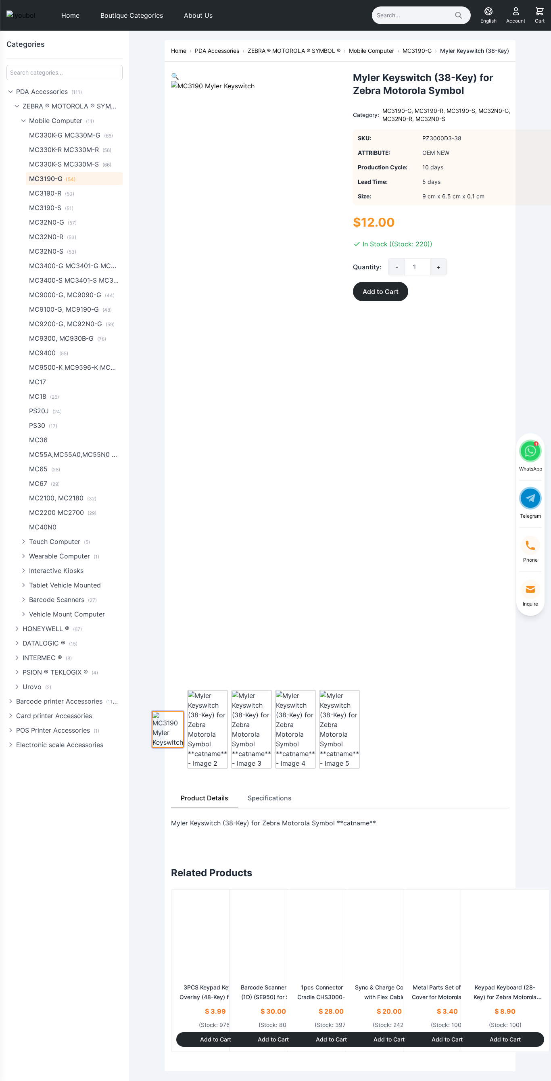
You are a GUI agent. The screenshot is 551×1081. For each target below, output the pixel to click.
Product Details (204, 798)
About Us (198, 15)
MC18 (44, 396)
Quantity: (367, 267)
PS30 (43, 425)
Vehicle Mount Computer (67, 614)
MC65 (44, 469)
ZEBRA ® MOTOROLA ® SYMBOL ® (73, 106)
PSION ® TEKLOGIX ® (60, 672)
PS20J (45, 411)
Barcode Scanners (63, 600)
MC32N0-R (52, 237)
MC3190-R (51, 193)
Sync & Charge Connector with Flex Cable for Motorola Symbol (389, 997)
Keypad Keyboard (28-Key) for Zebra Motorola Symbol (505, 997)
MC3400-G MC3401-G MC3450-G (76, 266)
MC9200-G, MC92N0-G (72, 324)
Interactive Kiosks (56, 571)
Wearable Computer (64, 556)
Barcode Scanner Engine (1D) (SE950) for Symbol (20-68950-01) (273, 997)
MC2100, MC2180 (62, 498)
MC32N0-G (53, 222)
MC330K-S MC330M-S (70, 164)
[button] (175, 76)
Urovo (37, 687)
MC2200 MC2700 (62, 512)
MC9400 (48, 353)
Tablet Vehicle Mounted (65, 585)
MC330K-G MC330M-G (71, 135)
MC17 (37, 382)
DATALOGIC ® (50, 643)
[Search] (459, 15)
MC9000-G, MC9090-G (72, 295)
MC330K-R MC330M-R (70, 150)
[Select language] (488, 11)
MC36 (38, 440)
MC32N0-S (52, 251)
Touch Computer (59, 541)
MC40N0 (42, 527)
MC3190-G (52, 179)
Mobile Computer (61, 121)
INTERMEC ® (47, 658)
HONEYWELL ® (52, 629)
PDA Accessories (49, 91)
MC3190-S (51, 208)
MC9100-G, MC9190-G (70, 309)
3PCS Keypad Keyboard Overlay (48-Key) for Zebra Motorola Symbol (215, 997)
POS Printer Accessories (57, 730)
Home (70, 15)
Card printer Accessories (54, 716)
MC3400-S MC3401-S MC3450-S (76, 280)
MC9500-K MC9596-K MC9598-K (76, 367)
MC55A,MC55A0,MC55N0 (76, 454)
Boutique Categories (131, 15)
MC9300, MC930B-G (67, 338)
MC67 (44, 483)
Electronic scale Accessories (59, 745)
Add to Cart (381, 291)
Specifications (270, 798)
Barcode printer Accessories (68, 701)
